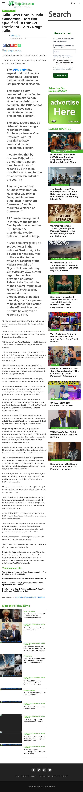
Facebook (56, 776)
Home (17, 776)
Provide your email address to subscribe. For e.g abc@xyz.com (62, 56)
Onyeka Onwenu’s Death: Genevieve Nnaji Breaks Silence (24, 578)
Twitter (65, 776)
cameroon (28, 597)
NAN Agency (15, 36)
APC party (20, 69)
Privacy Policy (45, 776)
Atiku (21, 597)
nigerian (41, 597)
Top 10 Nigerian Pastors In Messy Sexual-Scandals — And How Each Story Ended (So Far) (24, 573)
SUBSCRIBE (60, 75)
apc (16, 597)
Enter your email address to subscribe (63, 46)
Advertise (25, 776)
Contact (34, 776)
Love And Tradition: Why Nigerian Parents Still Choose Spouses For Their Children (23, 584)
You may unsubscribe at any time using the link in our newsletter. (63, 68)
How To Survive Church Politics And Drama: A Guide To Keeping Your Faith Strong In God (23, 590)
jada (35, 597)
